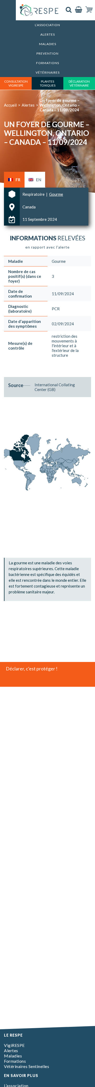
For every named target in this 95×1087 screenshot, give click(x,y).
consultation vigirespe (16, 83)
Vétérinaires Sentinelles (26, 1066)
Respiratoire (33, 194)
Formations (47, 63)
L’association (47, 25)
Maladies (47, 44)
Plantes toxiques (47, 83)
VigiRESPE (14, 1045)
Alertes (47, 34)
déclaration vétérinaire (79, 83)
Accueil (10, 105)
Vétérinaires (48, 72)
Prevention (47, 53)
